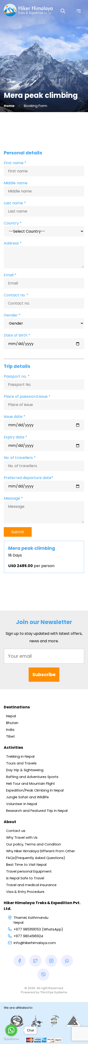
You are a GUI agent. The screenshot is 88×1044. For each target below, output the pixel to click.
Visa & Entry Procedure (25, 891)
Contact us (15, 830)
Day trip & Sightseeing (24, 770)
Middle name (15, 183)
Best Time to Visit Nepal (26, 864)
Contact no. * (16, 295)
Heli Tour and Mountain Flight (30, 783)
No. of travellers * (20, 457)
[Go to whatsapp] (11, 1030)
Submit (17, 532)
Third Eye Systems (53, 992)
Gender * (12, 315)
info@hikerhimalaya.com (35, 943)
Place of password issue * (27, 396)
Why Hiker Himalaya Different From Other (40, 851)
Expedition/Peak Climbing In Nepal (35, 790)
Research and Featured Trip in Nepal (37, 810)
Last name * (15, 203)
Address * (13, 243)
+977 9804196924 (28, 936)
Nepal (11, 716)
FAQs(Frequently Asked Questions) (35, 858)
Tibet (10, 736)
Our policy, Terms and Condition (33, 844)
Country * (13, 223)
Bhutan (12, 723)
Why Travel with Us (22, 837)
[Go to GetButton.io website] (11, 1039)
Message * (13, 498)
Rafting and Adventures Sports (32, 776)
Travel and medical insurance (31, 885)
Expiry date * (15, 437)
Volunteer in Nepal (21, 804)
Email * (10, 275)
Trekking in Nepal (20, 756)
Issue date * (14, 416)
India (10, 729)
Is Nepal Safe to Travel (25, 878)
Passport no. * (17, 376)
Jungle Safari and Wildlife (27, 797)
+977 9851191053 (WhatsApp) (38, 929)
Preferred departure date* (28, 477)
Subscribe (44, 674)
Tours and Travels (21, 763)
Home (9, 105)
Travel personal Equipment (29, 871)
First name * (15, 163)
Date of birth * (17, 335)
